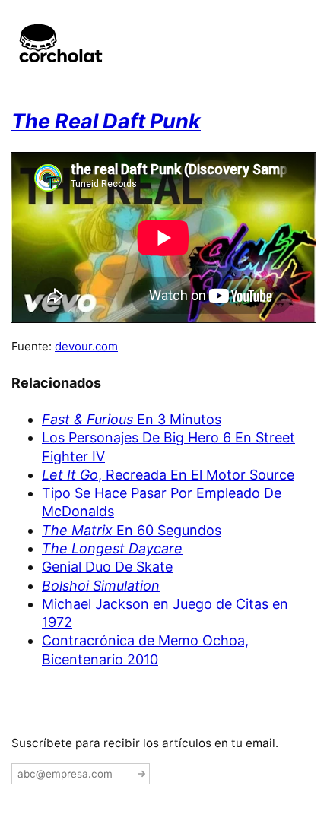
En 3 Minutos (131, 419)
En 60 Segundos (131, 530)
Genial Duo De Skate (107, 567)
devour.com (86, 346)
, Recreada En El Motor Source (168, 475)
